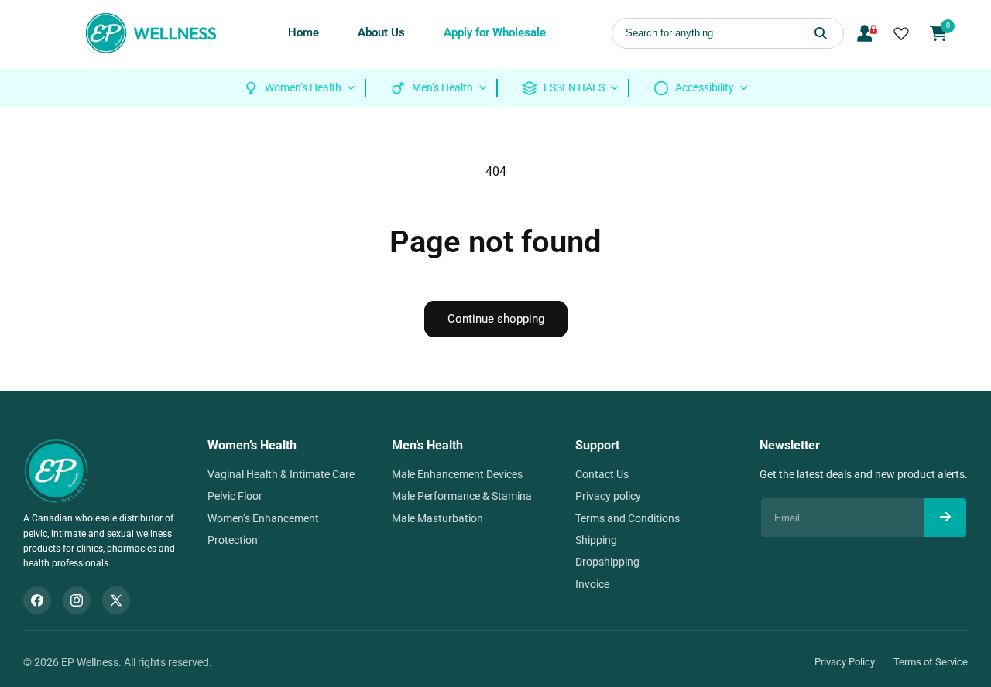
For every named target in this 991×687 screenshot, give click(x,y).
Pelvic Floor (234, 496)
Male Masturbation (437, 518)
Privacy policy (608, 496)
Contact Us (602, 474)
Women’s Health (252, 445)
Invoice (592, 584)
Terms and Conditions (627, 518)
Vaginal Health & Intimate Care (281, 474)
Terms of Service (930, 662)
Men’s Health (427, 445)
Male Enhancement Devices (457, 474)
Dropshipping (607, 561)
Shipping (596, 540)
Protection (232, 540)
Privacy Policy (844, 662)
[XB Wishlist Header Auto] (901, 33)
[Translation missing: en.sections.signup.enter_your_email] (945, 517)
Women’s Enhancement (263, 518)
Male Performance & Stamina (462, 496)
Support (597, 445)
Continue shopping (495, 319)
